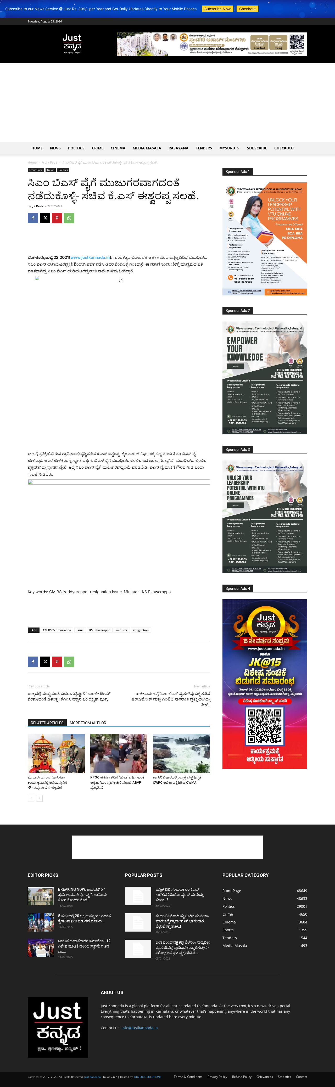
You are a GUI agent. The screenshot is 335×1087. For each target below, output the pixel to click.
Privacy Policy (217, 1076)
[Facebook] (33, 218)
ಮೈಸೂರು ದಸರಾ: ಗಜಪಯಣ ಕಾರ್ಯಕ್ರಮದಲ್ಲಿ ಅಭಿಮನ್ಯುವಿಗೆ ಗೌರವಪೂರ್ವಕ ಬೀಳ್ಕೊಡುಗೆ (47, 782)
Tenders (204, 147)
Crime (97, 147)
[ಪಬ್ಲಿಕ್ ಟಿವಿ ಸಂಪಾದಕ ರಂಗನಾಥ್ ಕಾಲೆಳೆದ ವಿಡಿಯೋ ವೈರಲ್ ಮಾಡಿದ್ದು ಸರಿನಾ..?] (138, 896)
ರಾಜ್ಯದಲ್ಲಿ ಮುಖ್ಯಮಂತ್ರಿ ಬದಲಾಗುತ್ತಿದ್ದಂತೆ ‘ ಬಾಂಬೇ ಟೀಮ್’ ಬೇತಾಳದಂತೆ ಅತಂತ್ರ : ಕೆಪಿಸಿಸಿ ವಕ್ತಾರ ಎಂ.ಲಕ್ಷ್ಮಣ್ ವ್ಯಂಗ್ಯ (69, 696)
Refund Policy (242, 1076)
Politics (76, 147)
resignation (141, 630)
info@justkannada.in (139, 1027)
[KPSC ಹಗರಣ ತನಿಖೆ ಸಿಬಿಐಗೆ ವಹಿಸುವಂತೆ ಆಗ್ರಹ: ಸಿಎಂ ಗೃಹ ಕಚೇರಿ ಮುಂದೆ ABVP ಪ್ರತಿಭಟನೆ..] (118, 753)
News (55, 147)
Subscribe (257, 147)
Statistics (284, 1076)
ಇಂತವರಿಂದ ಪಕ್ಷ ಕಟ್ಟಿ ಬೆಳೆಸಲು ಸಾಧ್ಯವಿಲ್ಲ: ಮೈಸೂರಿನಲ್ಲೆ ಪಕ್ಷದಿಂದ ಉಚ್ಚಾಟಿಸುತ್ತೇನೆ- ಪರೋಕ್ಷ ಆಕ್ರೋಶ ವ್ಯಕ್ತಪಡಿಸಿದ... (182, 947)
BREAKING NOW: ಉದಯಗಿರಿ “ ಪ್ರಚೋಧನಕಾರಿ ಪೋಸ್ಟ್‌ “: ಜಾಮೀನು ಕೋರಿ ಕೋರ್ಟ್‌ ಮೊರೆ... (82, 894)
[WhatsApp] (69, 218)
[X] (45, 218)
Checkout (247, 9)
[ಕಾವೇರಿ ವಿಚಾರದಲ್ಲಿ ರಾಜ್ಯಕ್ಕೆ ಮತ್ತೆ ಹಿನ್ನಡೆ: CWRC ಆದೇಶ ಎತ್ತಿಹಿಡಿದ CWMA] (181, 753)
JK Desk (37, 206)
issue (80, 630)
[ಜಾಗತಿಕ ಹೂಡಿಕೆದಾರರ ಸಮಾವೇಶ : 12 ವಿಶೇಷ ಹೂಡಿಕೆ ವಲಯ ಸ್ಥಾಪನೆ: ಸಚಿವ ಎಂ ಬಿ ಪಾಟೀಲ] (41, 947)
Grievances (264, 1076)
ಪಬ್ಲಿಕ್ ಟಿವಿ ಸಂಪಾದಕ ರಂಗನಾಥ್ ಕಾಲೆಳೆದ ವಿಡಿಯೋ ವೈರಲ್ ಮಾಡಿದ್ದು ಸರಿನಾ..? (179, 894)
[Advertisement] (167, 102)
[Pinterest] (57, 218)
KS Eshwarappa (99, 630)
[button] (326, 6)
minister (121, 630)
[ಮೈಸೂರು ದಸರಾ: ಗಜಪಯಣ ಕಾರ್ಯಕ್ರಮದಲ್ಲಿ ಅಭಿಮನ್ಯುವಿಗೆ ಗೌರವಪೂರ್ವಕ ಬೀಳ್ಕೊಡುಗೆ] (56, 753)
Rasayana (178, 147)
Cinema (118, 147)
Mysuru (227, 147)
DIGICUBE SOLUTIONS (147, 1077)
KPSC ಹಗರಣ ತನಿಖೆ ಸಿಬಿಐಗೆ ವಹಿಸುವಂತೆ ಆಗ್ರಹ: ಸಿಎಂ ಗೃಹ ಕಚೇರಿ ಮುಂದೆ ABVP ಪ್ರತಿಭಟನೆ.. (117, 782)
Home (37, 147)
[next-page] (39, 798)
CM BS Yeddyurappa (57, 630)
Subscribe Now (217, 9)
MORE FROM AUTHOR (88, 723)
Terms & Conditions (188, 1076)
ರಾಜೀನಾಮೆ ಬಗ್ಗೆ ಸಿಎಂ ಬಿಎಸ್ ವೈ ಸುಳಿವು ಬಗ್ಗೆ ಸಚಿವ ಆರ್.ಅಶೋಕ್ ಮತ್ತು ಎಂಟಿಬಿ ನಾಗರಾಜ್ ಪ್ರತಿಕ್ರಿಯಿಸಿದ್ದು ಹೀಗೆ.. (170, 699)
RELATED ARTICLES (47, 723)
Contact (301, 1076)
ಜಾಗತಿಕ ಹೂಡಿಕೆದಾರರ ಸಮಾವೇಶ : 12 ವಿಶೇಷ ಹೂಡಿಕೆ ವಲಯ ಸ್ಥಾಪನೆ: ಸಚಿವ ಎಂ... (84, 946)
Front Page (49, 162)
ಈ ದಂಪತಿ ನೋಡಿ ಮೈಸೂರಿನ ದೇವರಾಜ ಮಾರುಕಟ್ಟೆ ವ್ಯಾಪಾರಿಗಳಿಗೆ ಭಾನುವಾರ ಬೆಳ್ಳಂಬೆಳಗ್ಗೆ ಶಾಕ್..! (182, 921)
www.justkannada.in (90, 257)
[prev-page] (31, 798)
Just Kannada (92, 1077)
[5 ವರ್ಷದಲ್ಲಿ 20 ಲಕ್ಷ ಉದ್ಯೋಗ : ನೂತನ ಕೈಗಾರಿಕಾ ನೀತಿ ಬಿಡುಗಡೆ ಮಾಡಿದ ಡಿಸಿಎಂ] (41, 922)
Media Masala (147, 147)
